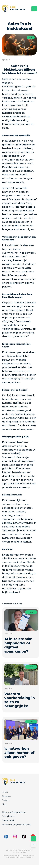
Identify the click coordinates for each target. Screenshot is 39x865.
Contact (5, 800)
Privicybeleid (8, 816)
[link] (15, 782)
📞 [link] (33, 838)
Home (5, 792)
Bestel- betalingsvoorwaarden (16, 824)
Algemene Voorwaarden (14, 812)
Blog (4, 804)
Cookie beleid (8, 820)
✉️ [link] (33, 844)
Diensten (6, 796)
